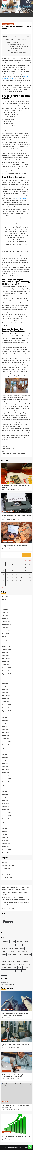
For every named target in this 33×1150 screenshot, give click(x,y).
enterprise (4, 951)
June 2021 (5, 757)
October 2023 (6, 670)
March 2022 (5, 729)
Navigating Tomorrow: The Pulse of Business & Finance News (16, 516)
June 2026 (5, 603)
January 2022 (5, 735)
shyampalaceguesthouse (7, 984)
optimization (22, 964)
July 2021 (4, 754)
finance (18, 951)
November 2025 (6, 624)
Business (4, 862)
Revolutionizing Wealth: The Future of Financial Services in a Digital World (14, 907)
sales (29, 964)
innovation (14, 958)
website (4, 974)
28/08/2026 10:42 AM (15, 1017)
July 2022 (4, 717)
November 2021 (6, 741)
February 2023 (6, 695)
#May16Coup (16, 239)
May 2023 (4, 686)
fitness (4, 954)
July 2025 (4, 637)
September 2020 (6, 785)
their (3, 970)
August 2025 (5, 633)
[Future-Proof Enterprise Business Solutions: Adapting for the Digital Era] (16, 1093)
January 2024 (5, 661)
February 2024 (6, 658)
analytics (19, 941)
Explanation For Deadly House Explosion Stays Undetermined (18, 51)
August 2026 (5, 596)
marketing (25, 961)
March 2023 (5, 692)
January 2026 (5, 618)
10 (3, 574)
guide (9, 954)
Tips (8, 970)
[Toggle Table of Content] (27, 36)
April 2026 (5, 609)
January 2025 (5, 643)
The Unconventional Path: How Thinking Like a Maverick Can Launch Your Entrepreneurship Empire (15, 898)
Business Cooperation (8, 865)
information (5, 958)
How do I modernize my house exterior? (16, 39)
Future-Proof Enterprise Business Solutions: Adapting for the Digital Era (16, 903)
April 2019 (5, 837)
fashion (12, 951)
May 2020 (4, 797)
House (12, 356)
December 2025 (6, 621)
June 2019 (5, 831)
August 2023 (5, 677)
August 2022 (5, 714)
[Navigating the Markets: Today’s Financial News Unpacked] (16, 532)
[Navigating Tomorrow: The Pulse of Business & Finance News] (16, 503)
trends (18, 970)
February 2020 (6, 806)
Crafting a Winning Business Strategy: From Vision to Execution (16, 893)
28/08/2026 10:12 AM (15, 489)
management (11, 961)
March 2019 (5, 840)
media (3, 964)
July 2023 (4, 680)
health (14, 954)
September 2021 (6, 748)
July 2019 (4, 828)
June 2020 (5, 794)
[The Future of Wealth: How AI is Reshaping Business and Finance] (16, 473)
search (4, 967)
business (26, 941)
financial (24, 951)
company (4, 945)
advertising (5, 941)
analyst (12, 941)
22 (25, 577)
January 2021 (5, 772)
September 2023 (6, 674)
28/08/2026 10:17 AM (15, 1140)
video (23, 970)
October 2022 (6, 707)
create (11, 948)
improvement (27, 954)
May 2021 (4, 760)
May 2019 (4, 834)
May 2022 (4, 723)
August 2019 (5, 825)
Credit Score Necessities (12, 42)
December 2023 (6, 664)
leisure (4, 961)
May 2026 (4, 606)
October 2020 (6, 782)
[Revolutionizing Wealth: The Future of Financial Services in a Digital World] (16, 1124)
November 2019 (6, 815)
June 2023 (5, 683)
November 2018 (6, 849)
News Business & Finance (8, 24)
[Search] (31, 15)
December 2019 (6, 812)
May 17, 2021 (24, 244)
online (14, 964)
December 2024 (6, 646)
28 (21, 580)
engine (22, 948)
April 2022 (5, 726)
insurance (27, 958)
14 (21, 574)
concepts (18, 945)
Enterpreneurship (6, 868)
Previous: (8, 448)
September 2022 (6, 711)
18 (7, 577)
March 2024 (5, 655)
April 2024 (5, 652)
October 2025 (6, 627)
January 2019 (5, 846)
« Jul (2, 587)
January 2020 (5, 809)
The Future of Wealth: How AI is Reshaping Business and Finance (15, 486)
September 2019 (6, 822)
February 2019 (6, 843)
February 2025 (6, 640)
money (9, 964)
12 (12, 574)
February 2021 (6, 769)
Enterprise (5, 871)
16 (30, 574)
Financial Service (6, 874)
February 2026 (6, 615)
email (16, 948)
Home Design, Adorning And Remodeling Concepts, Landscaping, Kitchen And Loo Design (19, 46)
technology (26, 967)
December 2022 (6, 701)
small (9, 967)
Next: (14, 453)
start (19, 967)
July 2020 (4, 791)
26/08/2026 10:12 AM (15, 519)
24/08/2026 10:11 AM (15, 549)
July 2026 (4, 600)
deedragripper (5, 982)
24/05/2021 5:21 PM (15, 31)
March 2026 (5, 612)
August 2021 (5, 751)
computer (11, 945)
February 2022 (6, 732)
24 (3, 580)
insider (21, 958)
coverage (4, 948)
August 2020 (5, 788)
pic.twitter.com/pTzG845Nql (16, 241)
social (14, 967)
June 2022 (5, 720)
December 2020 (6, 775)
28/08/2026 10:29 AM (15, 1109)
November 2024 (6, 649)
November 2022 (6, 704)
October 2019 (6, 819)
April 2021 (5, 763)
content (25, 945)
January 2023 (5, 698)
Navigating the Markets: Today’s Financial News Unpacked (14, 546)
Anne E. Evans (6, 31)
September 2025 (6, 630)
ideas (20, 954)
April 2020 (5, 800)
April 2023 (5, 689)
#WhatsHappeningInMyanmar (16, 237)
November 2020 (6, 778)
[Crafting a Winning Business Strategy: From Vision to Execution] (16, 1031)
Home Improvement (21, 198)
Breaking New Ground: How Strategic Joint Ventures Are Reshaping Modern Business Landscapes (16, 888)
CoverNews (17, 1147)
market (19, 961)
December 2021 (6, 738)
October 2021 (6, 745)
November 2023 (6, 667)
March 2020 (5, 803)
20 (16, 577)
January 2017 (5, 852)
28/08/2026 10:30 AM (15, 1078)
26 (12, 580)
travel (13, 970)
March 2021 (5, 766)
